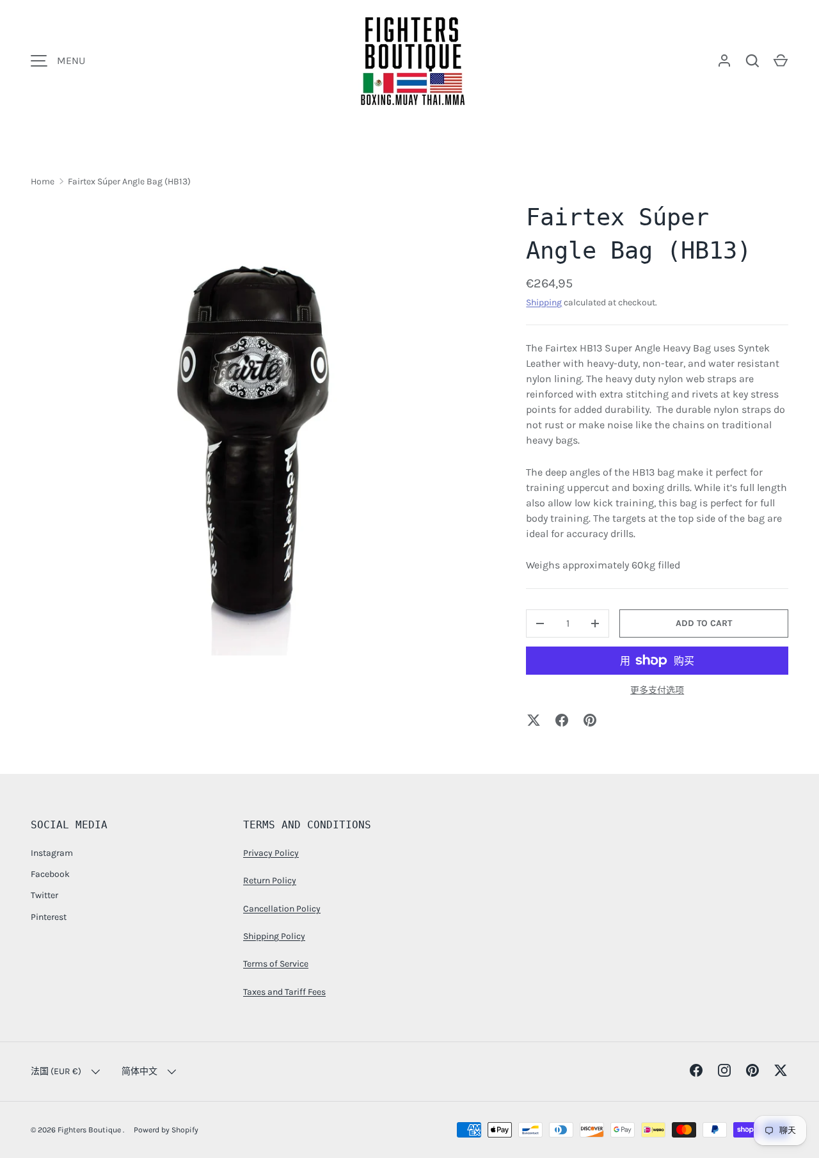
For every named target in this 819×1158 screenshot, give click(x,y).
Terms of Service (275, 963)
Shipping (544, 302)
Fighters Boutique (90, 1129)
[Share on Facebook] (562, 720)
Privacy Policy (271, 853)
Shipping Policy (274, 936)
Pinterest (49, 917)
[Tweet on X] (534, 720)
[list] (258, 428)
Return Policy (269, 880)
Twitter (44, 895)
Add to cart (704, 623)
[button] (781, 61)
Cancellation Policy (282, 908)
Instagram (52, 853)
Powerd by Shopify (166, 1129)
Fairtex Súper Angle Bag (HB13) (129, 181)
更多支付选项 (657, 690)
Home (42, 181)
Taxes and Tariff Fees (284, 991)
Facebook (50, 874)
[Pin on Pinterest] (590, 720)
